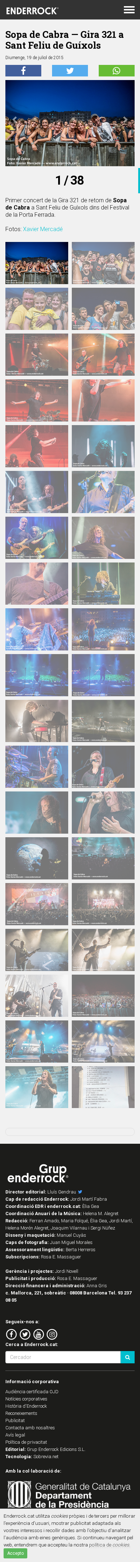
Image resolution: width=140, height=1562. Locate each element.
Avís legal (15, 1435)
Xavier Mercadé (43, 229)
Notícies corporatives (26, 1399)
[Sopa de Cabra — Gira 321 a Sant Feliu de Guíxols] (36, 263)
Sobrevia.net (46, 1456)
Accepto (15, 1553)
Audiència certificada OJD (32, 1391)
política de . (109, 1545)
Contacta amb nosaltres (30, 1427)
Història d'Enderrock (26, 1406)
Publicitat (15, 1420)
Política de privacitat (26, 1442)
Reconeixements (21, 1413)
